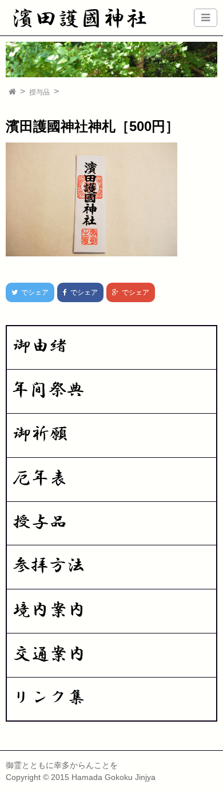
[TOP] (12, 92)
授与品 (39, 92)
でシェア (27, 292)
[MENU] (205, 18)
